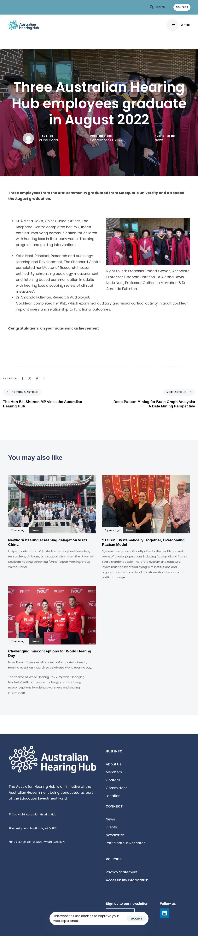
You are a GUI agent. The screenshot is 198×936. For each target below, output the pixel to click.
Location (113, 795)
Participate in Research (126, 842)
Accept (136, 918)
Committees (116, 787)
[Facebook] (22, 378)
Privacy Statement (121, 872)
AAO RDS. (51, 828)
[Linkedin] (44, 378)
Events (111, 827)
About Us (113, 764)
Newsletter (115, 834)
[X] (29, 378)
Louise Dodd (48, 140)
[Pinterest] (36, 378)
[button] (157, 7)
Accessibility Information (127, 880)
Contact (113, 779)
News (159, 140)
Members (114, 772)
